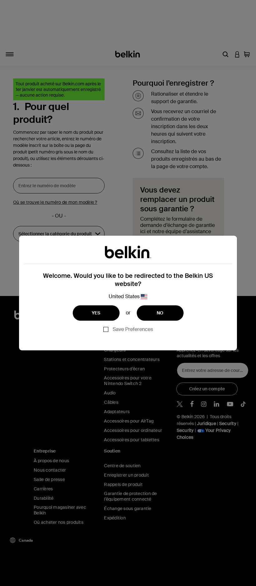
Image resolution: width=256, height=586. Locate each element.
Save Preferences (133, 329)
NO (160, 313)
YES (96, 313)
